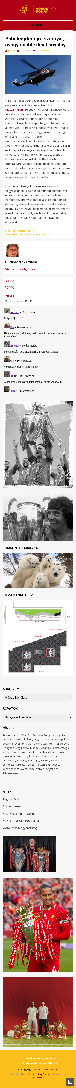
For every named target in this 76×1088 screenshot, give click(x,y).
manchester (34, 752)
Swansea (56, 760)
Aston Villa (19, 735)
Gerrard (48, 743)
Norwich (22, 756)
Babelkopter (20, 231)
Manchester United (54, 752)
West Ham (27, 769)
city (36, 739)
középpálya (9, 752)
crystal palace (60, 739)
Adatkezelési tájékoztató (40, 1058)
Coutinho (45, 739)
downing (8, 743)
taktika (20, 764)
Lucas (21, 752)
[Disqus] (38, 350)
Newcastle (9, 756)
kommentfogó (60, 748)
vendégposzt (11, 769)
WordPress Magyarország (20, 828)
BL (29, 735)
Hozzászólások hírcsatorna (21, 821)
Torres (30, 764)
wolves (40, 769)
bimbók (28, 234)
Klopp (33, 748)
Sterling (21, 760)
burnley (7, 739)
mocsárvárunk (14, 110)
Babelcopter (18, 234)
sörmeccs (8, 764)
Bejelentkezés (12, 806)
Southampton (49, 756)
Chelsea (27, 739)
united (55, 764)
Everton (19, 743)
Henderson (61, 743)
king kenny (22, 748)
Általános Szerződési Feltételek (40, 1062)
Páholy (30, 231)
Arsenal (7, 735)
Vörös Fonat (50, 1069)
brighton (61, 735)
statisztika (9, 760)
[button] (70, 1082)
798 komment (43, 51)
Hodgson (8, 748)
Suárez (45, 760)
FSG (28, 743)
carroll (17, 739)
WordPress (38, 1077)
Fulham (37, 743)
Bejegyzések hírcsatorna (19, 814)
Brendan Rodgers (43, 735)
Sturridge (33, 760)
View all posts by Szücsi (20, 269)
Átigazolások (10, 773)
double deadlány (41, 234)
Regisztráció (11, 799)
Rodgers (34, 756)
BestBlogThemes (41, 1074)
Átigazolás (52, 769)
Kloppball (44, 748)
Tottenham (43, 764)
